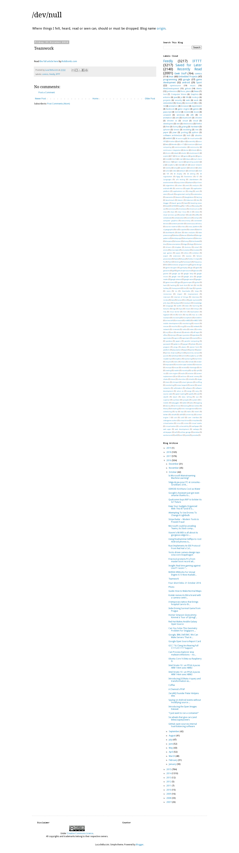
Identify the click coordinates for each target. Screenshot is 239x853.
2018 (169, 452)
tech (189, 135)
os (201, 338)
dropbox (178, 247)
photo (193, 344)
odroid (178, 332)
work (196, 100)
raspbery (178, 359)
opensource (175, 85)
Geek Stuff (180, 73)
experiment (197, 106)
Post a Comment (46, 92)
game (186, 156)
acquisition (181, 182)
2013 (169, 777)
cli (191, 212)
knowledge (198, 303)
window (196, 432)
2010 (169, 790)
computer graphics (170, 221)
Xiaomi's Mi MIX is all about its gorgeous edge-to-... (183, 533)
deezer (184, 235)
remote (191, 362)
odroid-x (187, 332)
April (171, 752)
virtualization (168, 423)
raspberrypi (167, 359)
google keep (188, 274)
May (171, 748)
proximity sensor (192, 353)
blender (174, 144)
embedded (168, 103)
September (174, 731)
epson (178, 253)
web (188, 100)
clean (172, 212)
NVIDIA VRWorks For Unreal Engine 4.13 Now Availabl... (182, 573)
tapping (199, 403)
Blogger (139, 844)
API (164, 141)
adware (190, 182)
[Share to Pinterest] (86, 70)
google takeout (176, 279)
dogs (191, 244)
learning (195, 306)
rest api (168, 367)
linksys (196, 309)
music (192, 85)
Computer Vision (179, 94)
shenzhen (182, 379)
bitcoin (180, 200)
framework (187, 262)
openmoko (167, 338)
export (165, 256)
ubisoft (173, 414)
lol (174, 315)
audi (171, 194)
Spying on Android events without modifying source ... (184, 701)
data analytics (190, 232)
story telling (187, 397)
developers (168, 124)
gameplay (184, 268)
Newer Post (40, 98)
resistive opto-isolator (184, 364)
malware (166, 318)
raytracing (188, 359)
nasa (188, 326)
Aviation (171, 141)
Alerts (199, 88)
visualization (171, 426)
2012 (169, 781)
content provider (178, 224)
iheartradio (186, 291)
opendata (195, 335)
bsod (167, 206)
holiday (166, 288)
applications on (179, 191)
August (172, 735)
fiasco (183, 259)
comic (189, 218)
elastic (183, 153)
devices (199, 238)
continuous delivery (194, 224)
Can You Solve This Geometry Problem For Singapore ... (182, 629)
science (191, 373)
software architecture (172, 135)
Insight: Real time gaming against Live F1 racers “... (184, 566)
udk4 (181, 414)
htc (185, 288)
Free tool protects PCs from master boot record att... (181, 560)
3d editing (191, 174)
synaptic (186, 400)
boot (185, 203)
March (172, 756)
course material (172, 227)
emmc (165, 250)
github (188, 88)
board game (176, 203)
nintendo (176, 329)
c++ (185, 206)
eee (178, 124)
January (173, 764)
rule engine (173, 373)
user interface (193, 417)
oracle (195, 338)
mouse (165, 326)
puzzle (165, 356)
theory (165, 409)
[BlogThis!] (76, 70)
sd (177, 376)
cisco (165, 212)
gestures (166, 271)
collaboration (179, 218)
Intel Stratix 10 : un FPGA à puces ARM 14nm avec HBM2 (184, 666)
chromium (191, 144)
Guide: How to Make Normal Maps (184, 591)
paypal (185, 344)
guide (193, 156)
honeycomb (176, 288)
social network (196, 165)
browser (184, 106)
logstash (166, 315)
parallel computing (191, 341)
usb (175, 417)
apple (188, 188)
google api (176, 274)
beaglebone (189, 197)
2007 (169, 802)
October (173, 472)
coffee (197, 215)
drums (168, 153)
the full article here (49, 61)
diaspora (169, 241)
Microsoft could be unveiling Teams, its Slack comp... (182, 527)
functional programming (180, 265)
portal (192, 350)
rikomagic (193, 367)
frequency (198, 262)
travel (197, 412)
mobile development (171, 323)
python (195, 132)
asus (200, 141)
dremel (199, 244)
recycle (168, 362)
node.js (195, 97)
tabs (191, 403)
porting (184, 132)
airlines (199, 182)
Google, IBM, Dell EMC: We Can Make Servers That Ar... (183, 636)
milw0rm (198, 318)
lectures (166, 309)
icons (169, 291)
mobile (187, 112)
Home (95, 98)
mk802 (187, 320)
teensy (168, 406)
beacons (179, 197)
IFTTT (58, 74)
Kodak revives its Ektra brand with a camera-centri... (184, 596)
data (179, 232)
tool (165, 94)
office (165, 335)
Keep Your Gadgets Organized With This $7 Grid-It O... (182, 507)
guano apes (187, 282)
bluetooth (186, 118)
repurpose (169, 364)
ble (198, 200)
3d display (178, 174)
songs (189, 391)
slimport (176, 382)
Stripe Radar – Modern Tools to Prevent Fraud (183, 520)
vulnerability (184, 426)
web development (182, 429)
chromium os (194, 209)
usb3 (182, 417)
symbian (176, 400)
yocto (187, 435)
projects (167, 100)
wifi (176, 432)
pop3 (185, 350)
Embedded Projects (188, 76)
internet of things (181, 297)
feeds (176, 259)
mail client (198, 159)
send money (194, 376)
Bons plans (185, 91)
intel (181, 159)
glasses (196, 271)
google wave (188, 279)
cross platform (193, 227)
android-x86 (167, 188)
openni (176, 338)
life (187, 97)
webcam (182, 171)
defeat (191, 235)
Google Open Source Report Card (184, 641)
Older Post (150, 98)
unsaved (167, 115)
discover (178, 241)
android (186, 82)
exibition (195, 253)
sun (197, 397)
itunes (179, 300)
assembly (191, 141)
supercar (166, 400)
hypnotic (198, 288)
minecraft (169, 320)
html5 (174, 159)
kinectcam (187, 303)
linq (164, 312)
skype (199, 379)
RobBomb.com (69, 61)
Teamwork (173, 579)
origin (161, 28)
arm (177, 118)
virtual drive (184, 420)
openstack (186, 338)
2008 (169, 798)
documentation (174, 244)
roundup (185, 370)
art (184, 141)
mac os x (195, 315)
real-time (198, 359)
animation (173, 106)
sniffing (199, 382)
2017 (169, 456)
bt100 (174, 206)
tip (176, 412)
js (181, 97)
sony (197, 391)
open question (184, 335)
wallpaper (195, 426)
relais (183, 362)
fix (164, 262)
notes (192, 329)
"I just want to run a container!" (183, 713)
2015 (169, 769)
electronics (188, 124)
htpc (190, 288)
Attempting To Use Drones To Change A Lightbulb (182, 513)
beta (167, 144)
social (192, 385)
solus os (180, 391)
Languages (167, 179)
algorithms (170, 185)
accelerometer (168, 182)
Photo (171, 587)
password (166, 344)
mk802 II (196, 320)
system (195, 400)
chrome (198, 118)
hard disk (183, 285)
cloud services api (170, 215)
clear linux (182, 212)
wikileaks (192, 171)
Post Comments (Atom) (58, 103)
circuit (185, 121)
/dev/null (47, 15)
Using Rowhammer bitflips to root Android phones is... (184, 540)
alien (180, 185)
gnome (165, 274)
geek (197, 268)
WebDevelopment (171, 88)
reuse (176, 367)
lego (174, 309)
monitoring (186, 323)
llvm (185, 312)
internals (166, 297)
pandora (169, 341)
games (196, 109)
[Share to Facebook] (83, 70)
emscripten (175, 250)
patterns (177, 344)
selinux (184, 376)
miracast (179, 320)
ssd (198, 394)
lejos (181, 309)
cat (164, 209)
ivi (186, 300)
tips (182, 412)
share (173, 379)
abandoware (194, 179)
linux (171, 76)
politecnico (172, 91)
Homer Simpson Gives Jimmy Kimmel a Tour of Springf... (182, 616)
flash (170, 262)
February (173, 760)
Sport (199, 82)
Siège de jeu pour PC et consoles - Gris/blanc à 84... (184, 483)
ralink (183, 356)
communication (181, 147)
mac (187, 315)
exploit (165, 156)
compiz (196, 218)
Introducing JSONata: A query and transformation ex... (184, 679)
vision (186, 423)
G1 (197, 176)
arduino (166, 97)
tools (189, 412)
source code (167, 394)
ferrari (178, 156)
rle (201, 367)
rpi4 (197, 370)
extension (177, 256)
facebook (170, 109)
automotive (197, 194)
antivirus (179, 188)
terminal (177, 406)
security (178, 100)
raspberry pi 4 (194, 356)
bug (179, 206)
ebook (176, 153)
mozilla (174, 326)
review (184, 367)
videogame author (170, 420)
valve (168, 171)
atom (165, 194)
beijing (199, 197)
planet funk (194, 347)
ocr (172, 332)
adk (179, 141)
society (168, 168)
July (171, 739)
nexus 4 (168, 162)
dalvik (199, 229)
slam (168, 382)
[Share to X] (80, 70)
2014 (169, 773)
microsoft (189, 103)
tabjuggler (175, 403)
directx (193, 150)
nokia (184, 329)
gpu (179, 282)
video (175, 171)
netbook (196, 326)
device (186, 150)
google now (176, 277)
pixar (175, 132)
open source (178, 162)
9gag (178, 176)
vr (198, 103)
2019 (169, 448)
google (186, 79)
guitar (197, 282)
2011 (169, 785)
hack (165, 285)
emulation (186, 250)
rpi (192, 370)
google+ (199, 279)
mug (182, 326)
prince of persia (171, 353)
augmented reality (183, 194)
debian (176, 235)
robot (180, 165)
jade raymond (194, 300)
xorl (181, 435)
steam (175, 397)
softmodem (178, 388)
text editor (195, 406)
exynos (188, 256)
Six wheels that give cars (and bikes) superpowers (182, 718)
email (197, 247)
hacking (173, 285)
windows (181, 115)
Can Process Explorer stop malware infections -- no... (182, 653)
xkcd (200, 171)
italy (172, 300)
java (175, 97)
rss (164, 373)
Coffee (171, 685)
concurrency (186, 221)
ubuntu (198, 135)
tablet (184, 403)
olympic (173, 335)
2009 (169, 794)
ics (176, 291)
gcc (192, 268)
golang (184, 127)
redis (176, 362)
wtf (176, 435)
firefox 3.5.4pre (193, 259)
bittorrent (190, 200)
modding (187, 130)
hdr (192, 285)
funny (175, 127)
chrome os (172, 121)
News (196, 91)
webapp (196, 429)
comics (45, 74)
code (190, 215)
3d (164, 106)
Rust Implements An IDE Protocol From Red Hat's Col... (184, 547)
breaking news (196, 203)
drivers (168, 247)
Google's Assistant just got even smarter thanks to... (183, 494)
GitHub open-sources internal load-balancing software (182, 725)
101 (168, 174)
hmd (167, 159)
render (199, 362)
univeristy (190, 414)
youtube (195, 435)
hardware (195, 127)
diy (200, 150)
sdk (186, 165)
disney (186, 241)
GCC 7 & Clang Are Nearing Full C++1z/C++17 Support (183, 646)
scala (183, 373)
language (169, 306)
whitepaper (167, 432)
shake (165, 379)
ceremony (172, 209)
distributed (195, 241)
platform (166, 350)
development (189, 238)
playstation (177, 350)
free (167, 127)
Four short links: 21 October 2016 (184, 583)
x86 (192, 115)
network (166, 329)
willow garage (185, 432)
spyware (183, 168)
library (179, 103)
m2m (180, 315)
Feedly (52, 74)
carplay (196, 206)
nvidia (199, 329)
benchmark (170, 200)
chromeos (182, 209)
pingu (175, 347)
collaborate (167, 218)
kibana (188, 159)
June (171, 744)
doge (185, 244)
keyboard (177, 303)
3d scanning (180, 138)
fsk (167, 265)
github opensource (184, 271)
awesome (169, 197)
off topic (196, 332)
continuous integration (172, 150)
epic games (167, 253)
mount (196, 323)
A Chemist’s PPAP (176, 689)
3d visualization (193, 138)
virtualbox (195, 420)
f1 (172, 156)
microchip (176, 318)
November (174, 468)
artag (190, 191)
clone (197, 212)
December (174, 464)
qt (164, 165)
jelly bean (167, 303)
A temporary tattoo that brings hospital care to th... (183, 603)
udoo (200, 168)
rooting (168, 370)
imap (197, 291)
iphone (166, 130)
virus (179, 423)
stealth (165, 397)
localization (194, 312)
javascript (167, 112)
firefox (199, 124)
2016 (169, 460)
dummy (188, 247)
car (190, 206)
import (179, 294)
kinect (176, 130)
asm (197, 191)
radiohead (175, 356)
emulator (195, 250)
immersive (167, 294)
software (188, 388)
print (182, 353)
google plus (188, 277)
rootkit (176, 370)
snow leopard (182, 385)
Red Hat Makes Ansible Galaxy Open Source (182, 622)
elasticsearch (194, 153)
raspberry (171, 165)
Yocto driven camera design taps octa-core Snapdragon (184, 553)
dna (164, 244)
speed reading (180, 394)
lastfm (179, 306)
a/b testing (180, 179)
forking (177, 262)
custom (192, 229)
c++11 (182, 144)
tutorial (192, 168)
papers (178, 341)
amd (187, 185)
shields (191, 379)
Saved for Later (188, 65)
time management (188, 409)
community (194, 147)
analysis (195, 185)
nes (197, 130)
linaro (188, 309)
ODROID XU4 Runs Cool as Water (184, 489)
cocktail (182, 215)
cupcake (183, 229)
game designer (171, 268)
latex (187, 306)
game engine (183, 109)
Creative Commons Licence (80, 833)
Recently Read (189, 69)
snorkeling (170, 385)
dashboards (170, 232)
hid (198, 285)
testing (186, 406)
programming (170, 79)
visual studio (197, 423)
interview (195, 297)
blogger (166, 203)
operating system (192, 162)
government (170, 282)
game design (197, 265)
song (175, 168)
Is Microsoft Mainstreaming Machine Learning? (181, 476)
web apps (167, 429)
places (183, 347)
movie (196, 112)
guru (200, 156)
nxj (167, 332)
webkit (169, 138)
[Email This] (73, 70)
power (199, 350)
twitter (165, 414)
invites (165, 300)
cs (177, 229)
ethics (186, 253)
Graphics (195, 94)
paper (165, 132)
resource (198, 364)
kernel (178, 112)
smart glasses (187, 382)
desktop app (176, 238)
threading (174, 409)
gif (173, 271)
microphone (187, 318)
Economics (188, 176)
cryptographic (168, 229)
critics (183, 227)
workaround (167, 435)
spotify (191, 394)
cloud (195, 121)
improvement (193, 294)
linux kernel (175, 312)
